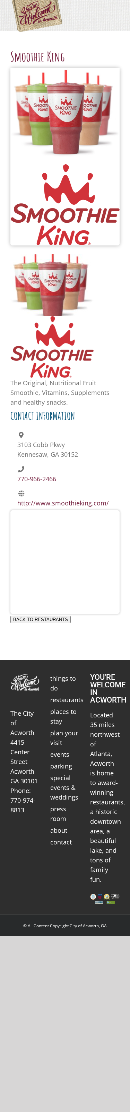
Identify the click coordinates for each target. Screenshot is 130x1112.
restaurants (65, 700)
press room (58, 814)
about (58, 830)
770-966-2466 (36, 479)
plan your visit (64, 738)
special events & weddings (64, 787)
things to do (63, 683)
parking (61, 766)
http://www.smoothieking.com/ (63, 503)
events (59, 754)
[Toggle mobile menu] (117, 10)
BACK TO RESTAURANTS (40, 619)
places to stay (63, 716)
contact (61, 842)
